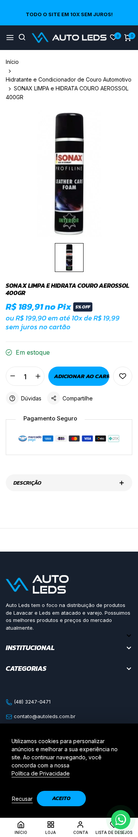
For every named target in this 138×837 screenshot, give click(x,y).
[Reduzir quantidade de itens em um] (12, 376)
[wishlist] (113, 38)
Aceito (61, 798)
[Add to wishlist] (122, 376)
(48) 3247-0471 (31, 702)
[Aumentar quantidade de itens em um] (37, 376)
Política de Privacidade (41, 773)
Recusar (22, 798)
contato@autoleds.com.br (44, 716)
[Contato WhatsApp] (120, 819)
